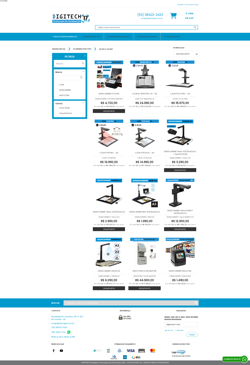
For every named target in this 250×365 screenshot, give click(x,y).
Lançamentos (65, 113)
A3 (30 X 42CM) (106, 49)
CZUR (61, 84)
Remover (180, 330)
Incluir (170, 330)
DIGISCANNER (65, 90)
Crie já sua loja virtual (181, 356)
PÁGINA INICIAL (58, 49)
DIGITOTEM (64, 95)
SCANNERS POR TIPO (82, 49)
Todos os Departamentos (65, 36)
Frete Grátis (64, 108)
